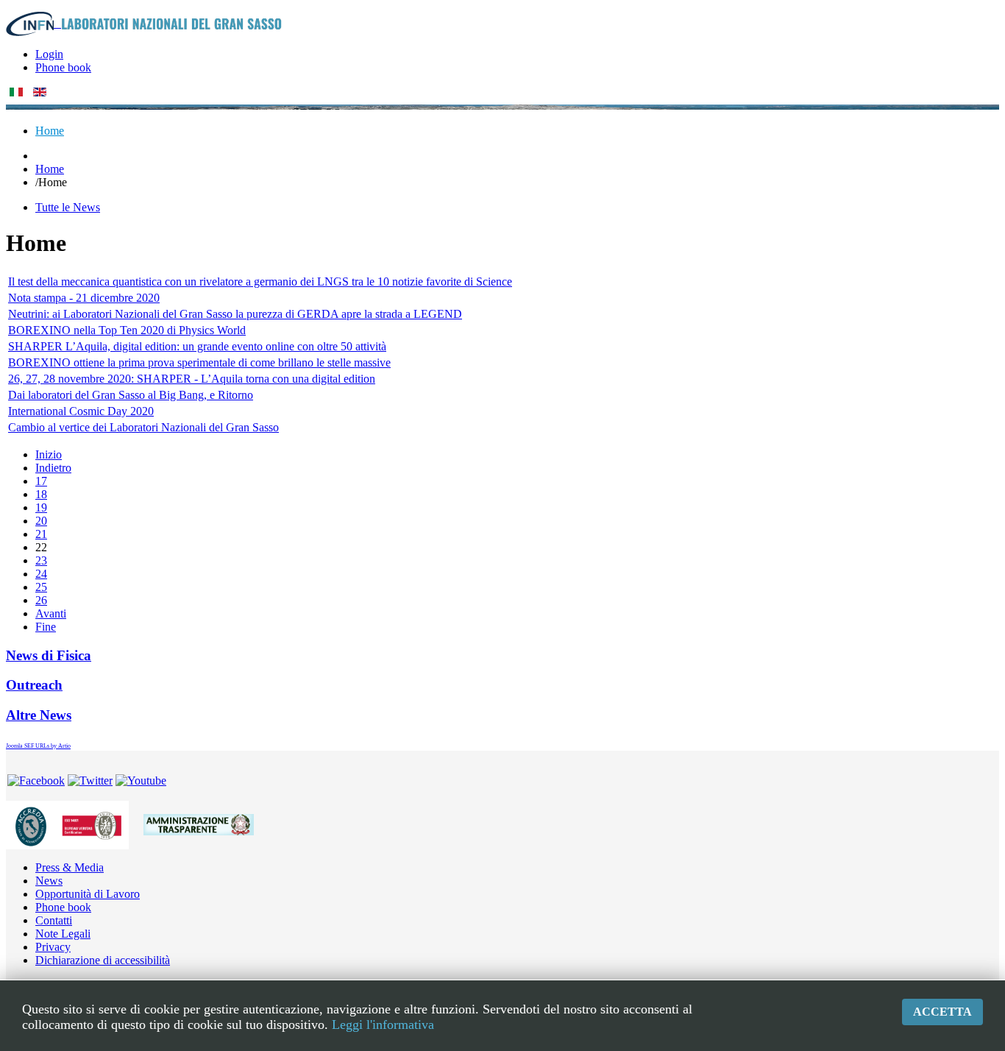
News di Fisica (48, 655)
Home (49, 169)
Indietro (53, 467)
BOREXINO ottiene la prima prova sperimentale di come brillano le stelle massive (199, 362)
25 (41, 587)
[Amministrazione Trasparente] (198, 823)
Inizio (48, 454)
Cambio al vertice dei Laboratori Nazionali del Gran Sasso (143, 427)
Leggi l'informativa (383, 1024)
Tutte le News (67, 207)
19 (41, 507)
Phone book (63, 67)
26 (41, 600)
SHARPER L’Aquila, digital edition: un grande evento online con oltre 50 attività (197, 346)
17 (41, 481)
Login (49, 54)
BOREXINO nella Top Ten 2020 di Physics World (127, 330)
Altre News (38, 715)
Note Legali (62, 933)
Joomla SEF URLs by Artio (38, 746)
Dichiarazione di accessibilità (102, 960)
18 (41, 494)
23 (41, 560)
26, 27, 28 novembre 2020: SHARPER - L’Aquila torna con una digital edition (191, 378)
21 (41, 534)
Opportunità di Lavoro (87, 894)
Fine (45, 626)
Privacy (53, 947)
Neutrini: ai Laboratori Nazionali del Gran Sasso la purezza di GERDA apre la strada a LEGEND (235, 314)
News (49, 880)
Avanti (50, 613)
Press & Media (69, 867)
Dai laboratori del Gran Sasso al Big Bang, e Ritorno (130, 395)
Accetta (942, 1011)
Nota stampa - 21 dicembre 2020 (84, 297)
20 (41, 520)
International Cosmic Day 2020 (81, 411)
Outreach (34, 685)
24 (41, 573)
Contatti (53, 920)
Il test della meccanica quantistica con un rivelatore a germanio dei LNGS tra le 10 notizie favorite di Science (260, 281)
